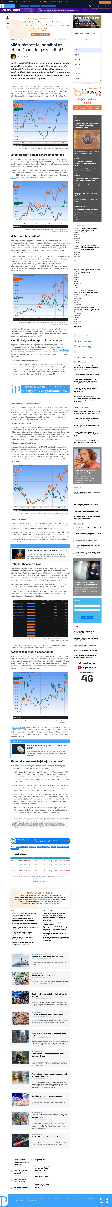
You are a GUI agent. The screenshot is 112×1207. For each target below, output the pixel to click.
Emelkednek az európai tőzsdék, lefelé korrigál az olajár (50, 995)
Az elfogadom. (84, 613)
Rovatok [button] (70, 6)
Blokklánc (44, 846)
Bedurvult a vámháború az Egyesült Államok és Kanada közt (25, 927)
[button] (94, 6)
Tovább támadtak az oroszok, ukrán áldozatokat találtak (53, 923)
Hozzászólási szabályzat (73, 1199)
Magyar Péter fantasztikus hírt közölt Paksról (24, 923)
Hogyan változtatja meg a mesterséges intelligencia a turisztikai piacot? (23, 943)
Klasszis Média (32, 1201)
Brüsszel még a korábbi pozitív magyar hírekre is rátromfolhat (21, 1172)
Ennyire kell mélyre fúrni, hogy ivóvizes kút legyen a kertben (42, 1185)
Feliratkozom (87, 617)
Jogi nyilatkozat (44, 1199)
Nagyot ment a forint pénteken (43, 975)
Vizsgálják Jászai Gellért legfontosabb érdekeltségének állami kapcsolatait (90, 292)
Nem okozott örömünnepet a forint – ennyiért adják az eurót (49, 1116)
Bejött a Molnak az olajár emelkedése (46, 1137)
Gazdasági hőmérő (10, 10)
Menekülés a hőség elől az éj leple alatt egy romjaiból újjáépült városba (86, 639)
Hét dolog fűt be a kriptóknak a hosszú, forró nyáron (47, 746)
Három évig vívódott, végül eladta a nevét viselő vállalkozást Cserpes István (90, 271)
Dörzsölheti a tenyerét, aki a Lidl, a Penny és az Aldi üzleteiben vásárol (42, 1168)
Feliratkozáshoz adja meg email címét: (83, 603)
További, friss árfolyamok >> (40, 881)
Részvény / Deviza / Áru (18, 40)
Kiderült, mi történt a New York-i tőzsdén (47, 957)
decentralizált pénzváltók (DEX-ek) (27, 430)
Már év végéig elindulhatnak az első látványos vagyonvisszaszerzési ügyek (87, 492)
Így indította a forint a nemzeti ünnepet (47, 1096)
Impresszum (18, 1199)
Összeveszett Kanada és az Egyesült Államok (86, 374)
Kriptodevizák (14, 848)
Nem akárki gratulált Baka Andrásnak (21, 1188)
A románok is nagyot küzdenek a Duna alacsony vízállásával (22, 938)
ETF (49, 846)
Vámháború (24, 6)
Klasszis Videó (35, 6)
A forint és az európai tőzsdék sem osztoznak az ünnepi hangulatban (49, 1075)
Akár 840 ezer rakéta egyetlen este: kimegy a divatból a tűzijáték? (89, 230)
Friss (58, 6)
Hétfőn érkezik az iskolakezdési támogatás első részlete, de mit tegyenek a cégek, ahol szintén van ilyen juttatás (86, 367)
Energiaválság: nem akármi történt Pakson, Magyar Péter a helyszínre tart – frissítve (88, 553)
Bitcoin (39, 846)
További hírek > (78, 326)
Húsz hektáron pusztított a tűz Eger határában (87, 511)
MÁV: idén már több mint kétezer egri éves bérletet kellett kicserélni (86, 505)
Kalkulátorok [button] (78, 6)
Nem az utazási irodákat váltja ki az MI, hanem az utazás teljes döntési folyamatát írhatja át (87, 412)
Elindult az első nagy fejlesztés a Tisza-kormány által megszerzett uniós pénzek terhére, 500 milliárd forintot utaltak (85, 381)
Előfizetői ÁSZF (89, 1199)
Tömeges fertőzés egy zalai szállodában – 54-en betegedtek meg (87, 426)
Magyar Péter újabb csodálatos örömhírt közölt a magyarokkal (54, 930)
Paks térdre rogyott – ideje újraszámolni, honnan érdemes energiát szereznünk (21, 1162)
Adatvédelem (57, 1199)
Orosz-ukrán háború (87, 18)
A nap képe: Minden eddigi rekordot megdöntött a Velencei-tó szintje (22, 933)
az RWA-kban (29, 437)
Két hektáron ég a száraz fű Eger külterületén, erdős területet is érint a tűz (87, 517)
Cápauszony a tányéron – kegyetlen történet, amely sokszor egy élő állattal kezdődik (86, 441)
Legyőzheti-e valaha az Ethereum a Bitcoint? (47, 550)
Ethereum (53, 846)
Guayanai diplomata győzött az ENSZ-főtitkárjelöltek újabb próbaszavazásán (23, 919)
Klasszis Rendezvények (48, 6)
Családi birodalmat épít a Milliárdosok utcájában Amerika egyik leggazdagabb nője (90, 309)
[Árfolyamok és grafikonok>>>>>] (41, 389)
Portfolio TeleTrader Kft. (41, 876)
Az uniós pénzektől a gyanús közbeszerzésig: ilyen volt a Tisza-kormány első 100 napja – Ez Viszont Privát (56, 939)
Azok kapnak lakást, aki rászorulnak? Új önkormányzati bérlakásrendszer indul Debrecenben (54, 919)
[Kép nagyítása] (40, 123)
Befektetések (32, 846)
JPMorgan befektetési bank (37, 766)
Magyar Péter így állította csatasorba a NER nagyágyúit (55, 934)
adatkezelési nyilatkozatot (82, 613)
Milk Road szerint (18, 727)
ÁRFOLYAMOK (105, 2)
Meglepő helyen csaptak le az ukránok (85, 195)
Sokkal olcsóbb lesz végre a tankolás (42, 1177)
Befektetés (64, 6)
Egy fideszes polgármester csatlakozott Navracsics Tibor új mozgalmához (54, 914)
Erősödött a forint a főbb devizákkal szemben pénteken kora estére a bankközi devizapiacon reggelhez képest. (86, 215)
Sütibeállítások (19, 1201)
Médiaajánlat (30, 1199)
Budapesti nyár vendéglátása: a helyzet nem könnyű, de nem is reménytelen (86, 419)
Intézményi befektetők (63, 846)
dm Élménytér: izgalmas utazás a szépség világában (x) (87, 472)
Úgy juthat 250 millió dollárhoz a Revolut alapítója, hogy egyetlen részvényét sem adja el (90, 247)
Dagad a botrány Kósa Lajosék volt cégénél (20, 1180)
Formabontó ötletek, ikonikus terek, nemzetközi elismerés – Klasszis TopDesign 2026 (86, 434)
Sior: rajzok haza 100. (80, 499)
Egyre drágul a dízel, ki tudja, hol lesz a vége (55, 927)
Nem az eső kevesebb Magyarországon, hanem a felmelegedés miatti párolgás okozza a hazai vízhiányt (87, 390)
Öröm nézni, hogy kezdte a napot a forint (47, 1015)
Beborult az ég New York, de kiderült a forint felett (49, 1034)
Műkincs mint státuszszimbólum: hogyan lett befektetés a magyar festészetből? (24, 914)
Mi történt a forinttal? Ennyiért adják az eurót (41, 1160)
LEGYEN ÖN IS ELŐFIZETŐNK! (40, 893)
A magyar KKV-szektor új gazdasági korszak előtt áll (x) (85, 583)
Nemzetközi (77, 120)
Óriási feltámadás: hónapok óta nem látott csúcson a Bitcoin (48, 1055)
